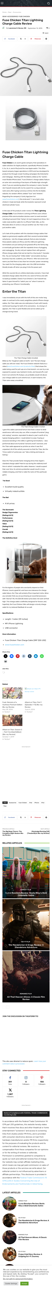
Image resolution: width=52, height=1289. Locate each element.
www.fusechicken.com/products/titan (21, 366)
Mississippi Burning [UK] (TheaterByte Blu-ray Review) (38, 832)
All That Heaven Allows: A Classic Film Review (26, 998)
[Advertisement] (26, 774)
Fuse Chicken (24, 16)
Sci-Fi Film (25, 941)
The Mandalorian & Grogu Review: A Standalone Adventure (26, 946)
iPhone (36, 802)
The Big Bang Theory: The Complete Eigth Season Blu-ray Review (13, 833)
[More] (46, 38)
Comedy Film (25, 889)
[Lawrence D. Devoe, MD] (4, 28)
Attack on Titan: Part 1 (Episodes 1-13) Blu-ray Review (34, 704)
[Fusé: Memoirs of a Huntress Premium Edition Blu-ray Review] (12, 693)
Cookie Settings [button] (11, 1283)
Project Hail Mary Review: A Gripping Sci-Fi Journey (30, 1255)
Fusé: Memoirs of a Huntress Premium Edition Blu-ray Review (12, 704)
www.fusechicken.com (10, 199)
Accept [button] (24, 1283)
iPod (42, 802)
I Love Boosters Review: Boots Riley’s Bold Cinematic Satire (26, 894)
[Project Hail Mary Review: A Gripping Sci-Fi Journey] (9, 1254)
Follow (26, 1076)
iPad (30, 802)
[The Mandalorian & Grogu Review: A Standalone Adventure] (26, 924)
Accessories (17, 12)
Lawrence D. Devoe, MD (17, 28)
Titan (5, 806)
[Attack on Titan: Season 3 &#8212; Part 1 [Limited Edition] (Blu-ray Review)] (12, 720)
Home (4, 12)
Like (10, 1076)
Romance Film (26, 993)
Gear (9, 12)
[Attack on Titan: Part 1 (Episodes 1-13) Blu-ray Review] (35, 693)
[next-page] (7, 1007)
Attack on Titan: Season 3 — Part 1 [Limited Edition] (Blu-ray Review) (12, 732)
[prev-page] (3, 1007)
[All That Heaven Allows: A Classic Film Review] (26, 976)
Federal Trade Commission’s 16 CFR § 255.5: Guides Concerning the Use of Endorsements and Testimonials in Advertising (24, 1180)
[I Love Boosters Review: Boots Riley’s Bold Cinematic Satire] (26, 872)
